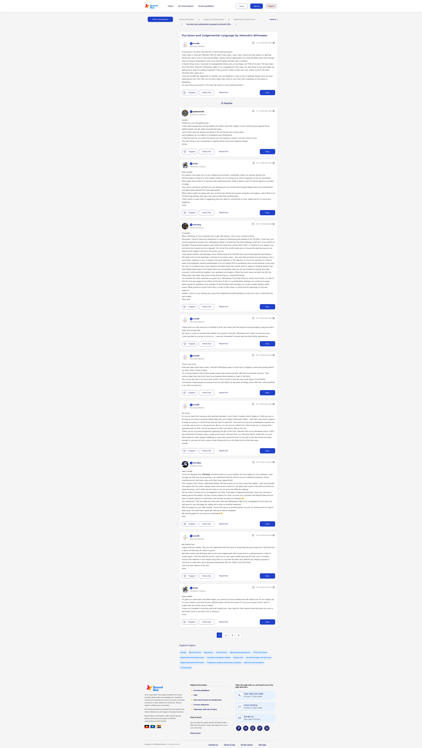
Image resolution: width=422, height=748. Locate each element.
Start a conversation (160, 19)
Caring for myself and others (214, 19)
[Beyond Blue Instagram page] (252, 733)
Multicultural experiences (240, 652)
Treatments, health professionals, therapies (224, 662)
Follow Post (206, 92)
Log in (241, 6)
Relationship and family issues (244, 19)
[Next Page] (238, 635)
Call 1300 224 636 (253, 693)
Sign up (256, 6)
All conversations (185, 6)
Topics (170, 6)
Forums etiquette (201, 705)
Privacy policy (247, 745)
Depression (208, 652)
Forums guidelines (206, 6)
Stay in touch (195, 733)
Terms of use (229, 745)
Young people (185, 668)
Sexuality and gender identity (218, 657)
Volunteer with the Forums (205, 709)
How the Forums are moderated (207, 700)
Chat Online (250, 705)
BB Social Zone (195, 652)
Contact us (213, 745)
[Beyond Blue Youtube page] (245, 733)
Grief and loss (221, 652)
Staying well (238, 657)
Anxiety (183, 652)
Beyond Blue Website (155, 687)
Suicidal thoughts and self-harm (258, 657)
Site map (262, 745)
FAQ (195, 695)
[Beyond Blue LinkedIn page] (266, 733)
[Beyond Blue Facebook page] (238, 733)
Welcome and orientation (254, 662)
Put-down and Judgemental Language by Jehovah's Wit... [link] (208, 24)
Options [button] (273, 19)
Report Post (223, 92)
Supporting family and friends (192, 662)
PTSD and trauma (260, 652)
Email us (249, 716)
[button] (184, 92)
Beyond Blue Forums (154, 6)
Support (271, 6)
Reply (267, 92)
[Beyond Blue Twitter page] (259, 733)
